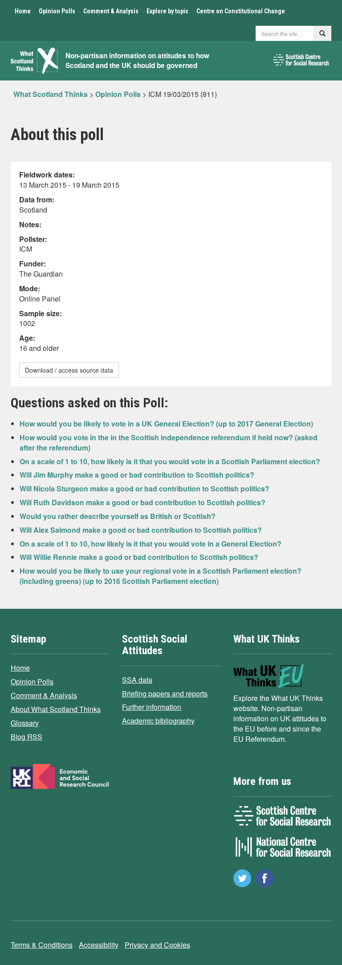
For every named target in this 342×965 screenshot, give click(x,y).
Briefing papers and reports (165, 693)
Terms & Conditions (42, 945)
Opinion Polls (57, 11)
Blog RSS (26, 737)
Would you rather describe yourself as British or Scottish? (118, 516)
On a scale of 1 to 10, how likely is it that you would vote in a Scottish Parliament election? (170, 461)
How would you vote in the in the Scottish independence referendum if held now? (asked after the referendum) (169, 442)
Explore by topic (167, 11)
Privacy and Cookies (157, 945)
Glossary (25, 723)
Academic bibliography (158, 721)
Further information (151, 707)
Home (23, 11)
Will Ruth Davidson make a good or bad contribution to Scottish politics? (142, 502)
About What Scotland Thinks (56, 709)
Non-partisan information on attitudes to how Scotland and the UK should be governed (137, 61)
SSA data (137, 680)
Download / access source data (69, 370)
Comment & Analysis (110, 11)
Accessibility (98, 945)
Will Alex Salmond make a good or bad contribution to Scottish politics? (141, 530)
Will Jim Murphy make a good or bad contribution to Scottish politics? (137, 475)
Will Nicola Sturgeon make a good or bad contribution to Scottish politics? (144, 488)
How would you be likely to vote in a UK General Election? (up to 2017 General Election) (166, 423)
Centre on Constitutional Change (240, 11)
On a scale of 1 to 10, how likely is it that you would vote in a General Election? (150, 544)
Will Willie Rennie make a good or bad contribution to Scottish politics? (139, 557)
